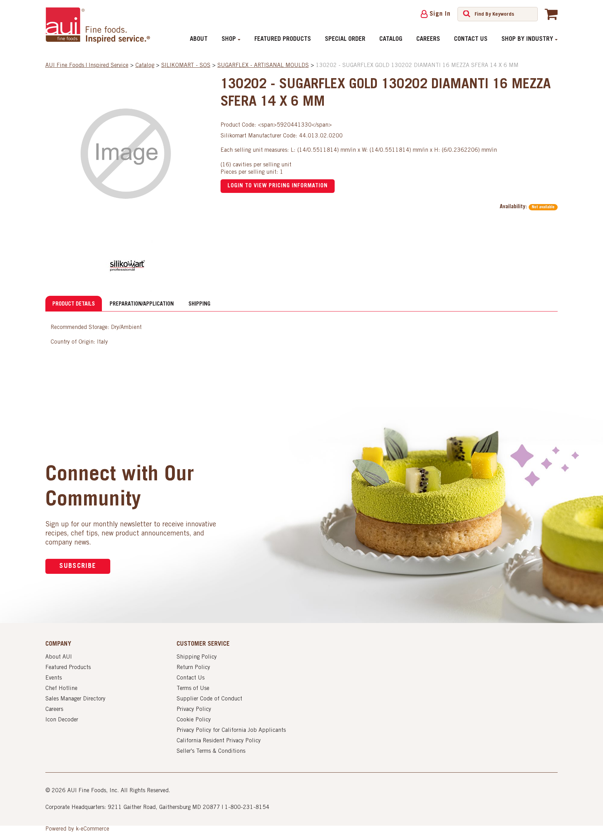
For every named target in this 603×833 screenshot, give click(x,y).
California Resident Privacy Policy (219, 741)
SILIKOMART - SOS (185, 65)
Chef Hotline (61, 688)
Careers (428, 39)
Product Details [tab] (73, 304)
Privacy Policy (194, 709)
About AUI (58, 657)
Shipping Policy (197, 657)
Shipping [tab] (199, 304)
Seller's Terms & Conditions (211, 751)
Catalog (390, 39)
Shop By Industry (527, 39)
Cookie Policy (194, 720)
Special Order (345, 39)
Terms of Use (193, 688)
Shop (229, 39)
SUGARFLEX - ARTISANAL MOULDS (263, 65)
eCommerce (95, 829)
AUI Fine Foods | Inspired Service (86, 65)
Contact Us (470, 39)
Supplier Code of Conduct (209, 699)
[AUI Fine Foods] (97, 25)
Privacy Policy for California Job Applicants (231, 730)
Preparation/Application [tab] (142, 304)
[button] (551, 14)
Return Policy (193, 667)
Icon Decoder (61, 720)
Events (53, 678)
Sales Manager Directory (75, 699)
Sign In (440, 14)
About (199, 39)
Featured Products (282, 39)
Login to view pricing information (278, 186)
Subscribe (77, 566)
